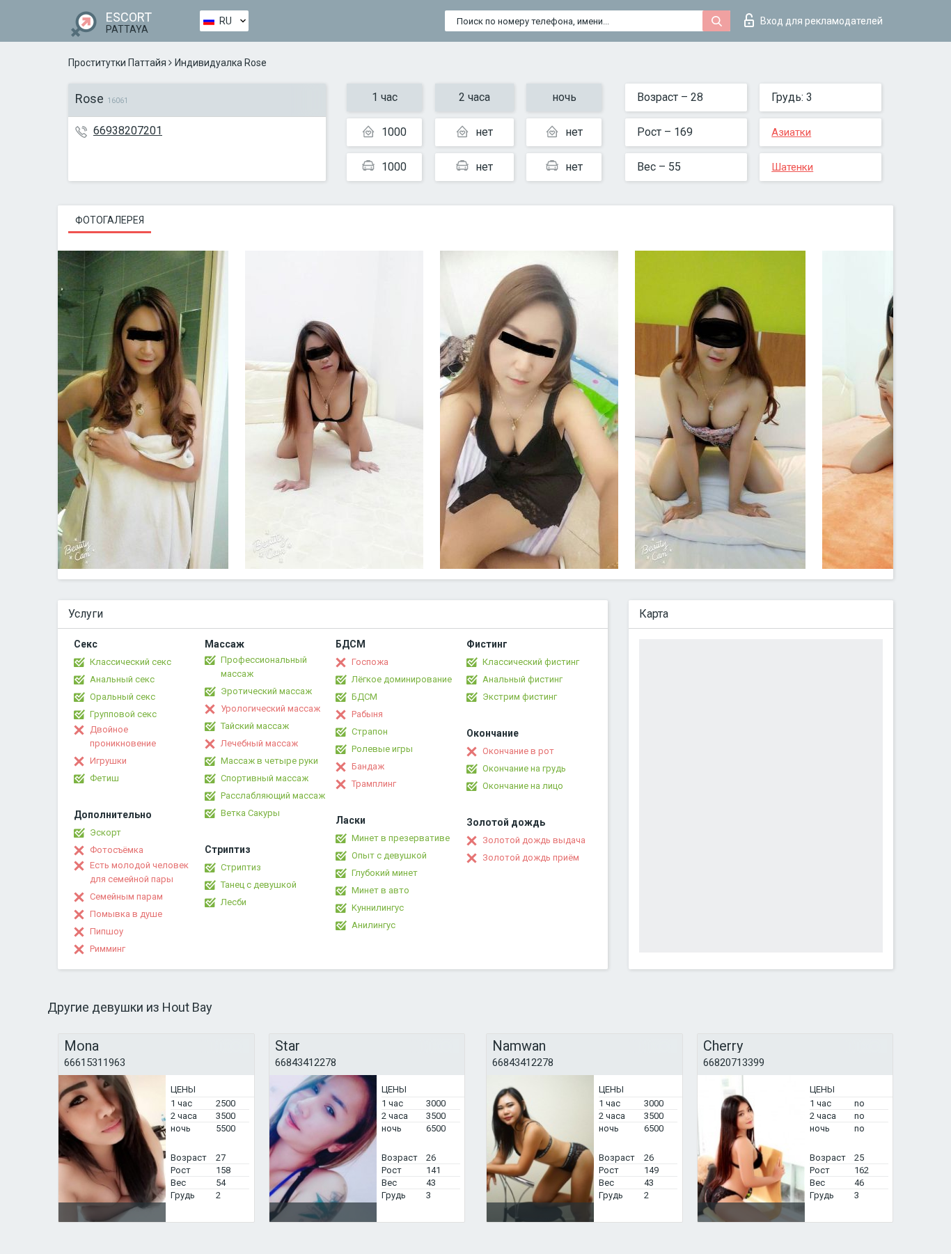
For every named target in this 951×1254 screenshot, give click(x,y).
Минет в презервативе (401, 838)
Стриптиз (241, 867)
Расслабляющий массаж (273, 795)
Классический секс (130, 662)
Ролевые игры (382, 749)
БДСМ (364, 696)
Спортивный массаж (264, 778)
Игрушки (108, 760)
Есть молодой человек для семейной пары (139, 872)
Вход (821, 20)
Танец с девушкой (259, 884)
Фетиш (104, 778)
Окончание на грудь (524, 768)
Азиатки (791, 132)
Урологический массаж (270, 708)
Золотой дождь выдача (533, 840)
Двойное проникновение (123, 736)
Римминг (107, 948)
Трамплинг (374, 783)
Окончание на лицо (522, 786)
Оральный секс (122, 696)
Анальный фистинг (522, 679)
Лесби (233, 902)
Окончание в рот (518, 751)
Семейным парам (126, 896)
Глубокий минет (385, 873)
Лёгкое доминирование (402, 679)
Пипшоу (106, 931)
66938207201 (127, 130)
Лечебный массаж (259, 743)
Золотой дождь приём (530, 857)
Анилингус (373, 925)
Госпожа (370, 662)
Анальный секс (122, 679)
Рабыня (367, 714)
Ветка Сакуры (250, 813)
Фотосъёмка (116, 850)
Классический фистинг (530, 662)
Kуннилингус (378, 907)
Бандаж (368, 766)
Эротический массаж (266, 691)
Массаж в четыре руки (269, 760)
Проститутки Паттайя (117, 62)
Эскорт (105, 832)
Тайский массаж (255, 726)
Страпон (370, 731)
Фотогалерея (109, 220)
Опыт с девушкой (389, 855)
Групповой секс (123, 714)
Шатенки (792, 167)
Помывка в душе (126, 914)
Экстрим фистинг (519, 696)
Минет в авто (380, 890)
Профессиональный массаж (264, 667)
